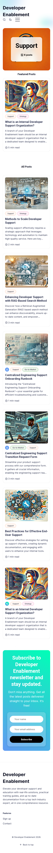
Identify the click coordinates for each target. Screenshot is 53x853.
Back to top (28, 844)
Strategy (23, 116)
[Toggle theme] (10, 19)
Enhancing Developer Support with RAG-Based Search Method (26, 298)
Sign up (7, 818)
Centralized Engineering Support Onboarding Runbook (26, 376)
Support (10, 116)
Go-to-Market (30, 369)
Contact (7, 823)
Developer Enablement (16, 11)
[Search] (4, 19)
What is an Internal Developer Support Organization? (24, 123)
